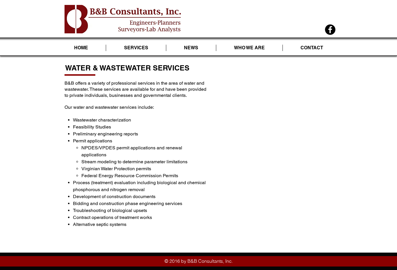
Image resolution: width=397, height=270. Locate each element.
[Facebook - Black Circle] (330, 29)
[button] (136, 48)
